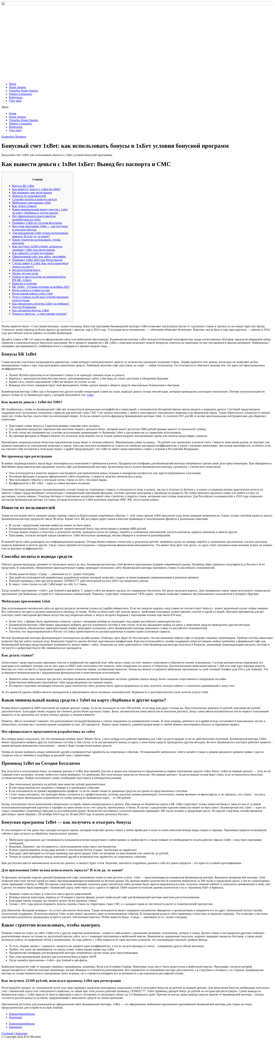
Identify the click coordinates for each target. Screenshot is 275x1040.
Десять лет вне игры (25, 273)
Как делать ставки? (24, 206)
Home (12, 83)
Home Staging (17, 87)
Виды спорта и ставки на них (31, 290)
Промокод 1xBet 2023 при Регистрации (37, 259)
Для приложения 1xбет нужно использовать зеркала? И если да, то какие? (40, 234)
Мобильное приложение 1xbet (31, 202)
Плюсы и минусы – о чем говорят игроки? (39, 313)
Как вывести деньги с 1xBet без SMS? (36, 189)
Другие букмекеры (24, 307)
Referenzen (15, 97)
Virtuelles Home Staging (23, 90)
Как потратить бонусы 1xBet (30, 310)
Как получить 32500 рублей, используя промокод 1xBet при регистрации (37, 248)
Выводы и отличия (24, 283)
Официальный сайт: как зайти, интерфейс (39, 256)
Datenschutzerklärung (22, 1014)
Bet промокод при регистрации (32, 192)
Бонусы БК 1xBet (23, 185)
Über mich (15, 100)
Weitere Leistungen (20, 94)
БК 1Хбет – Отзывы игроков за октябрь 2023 (40, 286)
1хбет (90, 394)
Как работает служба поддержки (33, 253)
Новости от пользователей (29, 195)
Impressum (15, 1017)
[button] (137, 107)
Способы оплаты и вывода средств (34, 199)
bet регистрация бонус (26, 270)
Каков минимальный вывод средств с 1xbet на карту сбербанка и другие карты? (40, 211)
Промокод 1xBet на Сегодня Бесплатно (37, 222)
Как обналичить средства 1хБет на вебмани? (40, 303)
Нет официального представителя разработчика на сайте (34, 218)
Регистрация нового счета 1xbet (32, 293)
